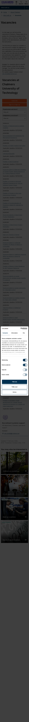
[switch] (25, 365)
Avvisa (14, 392)
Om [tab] (24, 333)
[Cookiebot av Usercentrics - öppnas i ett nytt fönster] (20, 329)
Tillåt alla (14, 381)
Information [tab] (14, 333)
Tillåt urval (14, 387)
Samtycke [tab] (5, 333)
